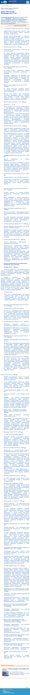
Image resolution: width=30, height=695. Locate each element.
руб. (28, 28)
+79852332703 (12, 1)
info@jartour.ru (6, 691)
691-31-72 (11, 692)
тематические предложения (20, 25)
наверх (26, 687)
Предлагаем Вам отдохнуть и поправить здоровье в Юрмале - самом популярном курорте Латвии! (19, 673)
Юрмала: (5, 668)
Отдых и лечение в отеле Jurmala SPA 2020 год (15, 669)
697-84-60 (7, 692)
